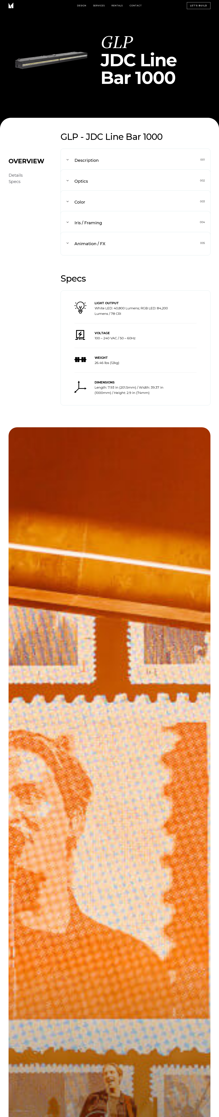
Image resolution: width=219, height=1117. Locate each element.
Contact (136, 5)
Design (81, 5)
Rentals (117, 5)
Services (99, 5)
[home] (12, 5)
